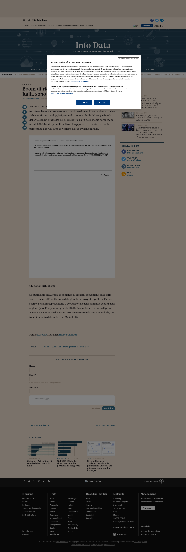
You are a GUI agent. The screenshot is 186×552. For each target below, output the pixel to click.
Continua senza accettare (128, 59)
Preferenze (84, 102)
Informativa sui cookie (79, 81)
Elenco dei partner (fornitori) (62, 94)
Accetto (102, 102)
